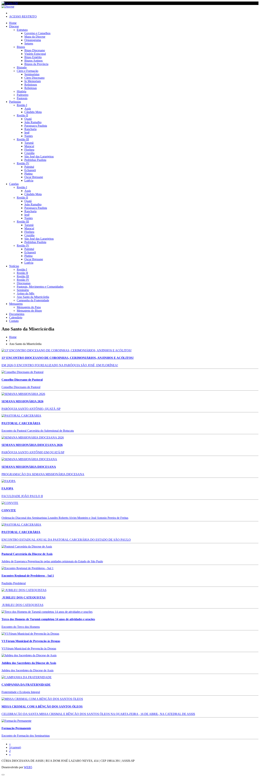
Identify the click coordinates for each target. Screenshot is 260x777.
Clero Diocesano (34, 77)
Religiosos (30, 84)
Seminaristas (31, 74)
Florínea (29, 149)
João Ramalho (32, 122)
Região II (22, 115)
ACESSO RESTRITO (23, 16)
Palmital (29, 166)
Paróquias (15, 101)
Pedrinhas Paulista (35, 160)
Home (13, 23)
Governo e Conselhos (37, 33)
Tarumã (28, 142)
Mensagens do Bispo (29, 310)
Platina (28, 173)
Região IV (23, 163)
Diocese (14, 26)
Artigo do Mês (25, 293)
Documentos (16, 314)
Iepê (27, 132)
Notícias (14, 266)
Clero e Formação (27, 70)
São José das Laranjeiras (39, 156)
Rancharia (30, 129)
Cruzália (29, 153)
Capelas (14, 183)
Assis (27, 108)
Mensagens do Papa (29, 307)
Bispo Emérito (33, 57)
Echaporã (30, 170)
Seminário (23, 290)
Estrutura (22, 29)
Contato (14, 320)
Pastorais (22, 98)
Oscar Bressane (33, 177)
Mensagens (16, 303)
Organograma (32, 40)
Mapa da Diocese (34, 36)
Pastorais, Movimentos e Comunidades (40, 286)
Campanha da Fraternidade (33, 300)
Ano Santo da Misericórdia (33, 297)
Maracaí (29, 146)
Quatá (28, 118)
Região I (22, 105)
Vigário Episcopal (35, 53)
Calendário (15, 317)
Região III (23, 139)
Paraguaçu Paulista (35, 125)
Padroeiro (22, 94)
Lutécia (28, 180)
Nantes (28, 136)
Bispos (21, 47)
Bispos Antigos (33, 60)
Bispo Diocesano (34, 50)
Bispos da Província (36, 64)
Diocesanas (23, 283)
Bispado (22, 67)
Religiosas (30, 88)
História (21, 91)
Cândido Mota (33, 112)
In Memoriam (32, 81)
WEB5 (28, 767)
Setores (28, 43)
